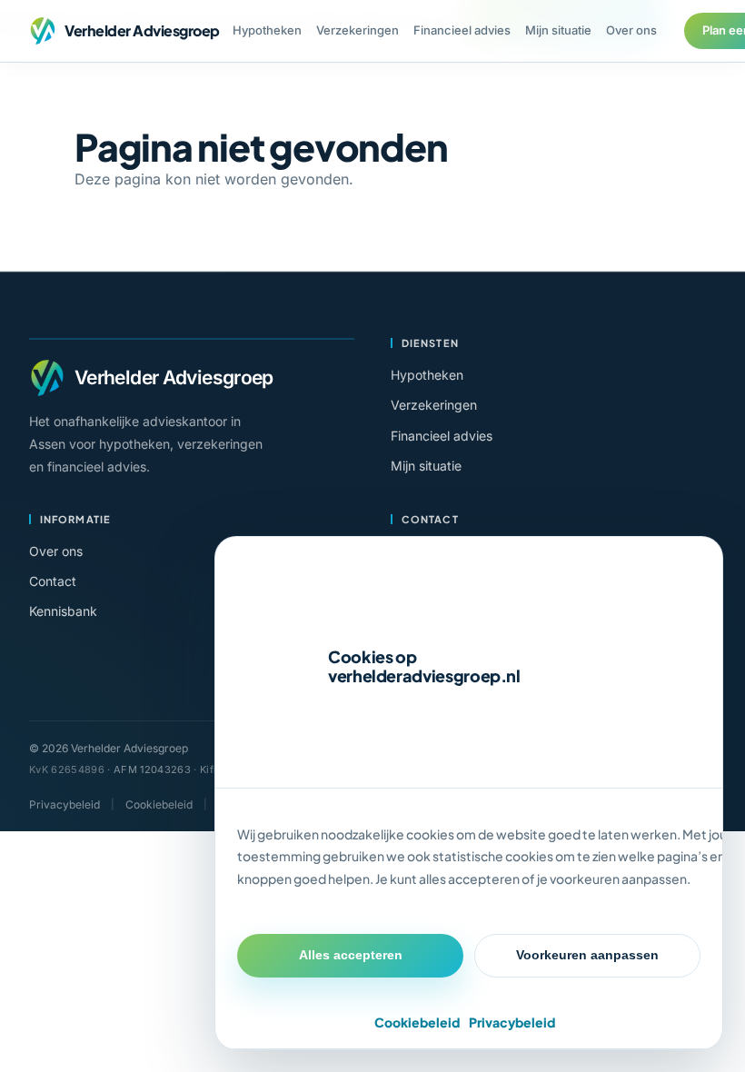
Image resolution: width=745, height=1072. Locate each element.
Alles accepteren (350, 955)
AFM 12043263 (152, 769)
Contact (52, 581)
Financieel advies (462, 30)
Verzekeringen (357, 30)
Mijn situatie (558, 30)
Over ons (631, 30)
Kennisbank (63, 611)
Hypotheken (267, 30)
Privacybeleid (512, 1022)
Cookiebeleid (417, 1022)
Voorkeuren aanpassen (587, 955)
